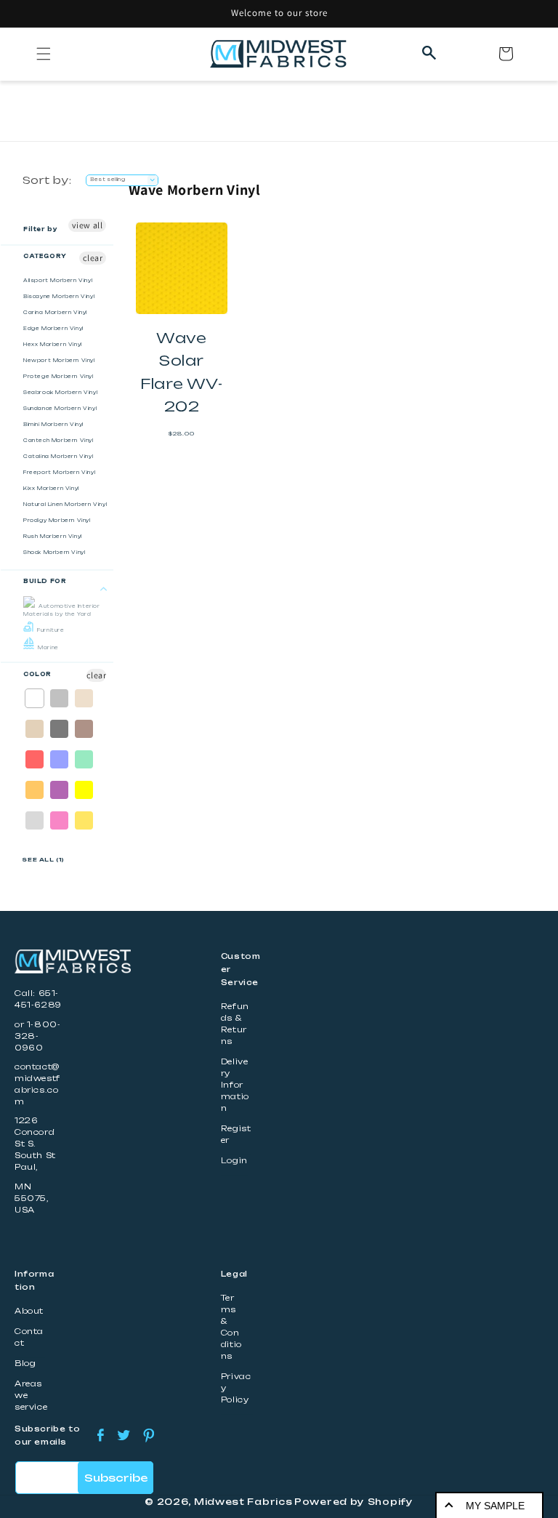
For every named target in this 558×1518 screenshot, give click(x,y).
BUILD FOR (44, 581)
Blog (25, 1363)
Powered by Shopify (353, 1501)
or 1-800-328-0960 (37, 1036)
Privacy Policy (236, 1388)
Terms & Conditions (231, 1327)
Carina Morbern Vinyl (55, 313)
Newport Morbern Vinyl (59, 361)
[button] (44, 54)
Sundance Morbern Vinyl (60, 408)
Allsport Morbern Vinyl (57, 281)
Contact (29, 1337)
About (29, 1311)
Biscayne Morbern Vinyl (58, 297)
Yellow (84, 790)
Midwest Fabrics (243, 1501)
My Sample (495, 1505)
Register (236, 1134)
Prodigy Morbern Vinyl (57, 520)
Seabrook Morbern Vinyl (60, 392)
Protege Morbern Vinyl (58, 377)
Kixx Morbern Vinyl (51, 488)
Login (234, 1160)
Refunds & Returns (235, 1024)
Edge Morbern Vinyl (53, 329)
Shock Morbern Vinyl (54, 552)
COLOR (37, 674)
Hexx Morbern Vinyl (52, 345)
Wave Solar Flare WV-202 (181, 372)
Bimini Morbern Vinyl (53, 424)
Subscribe (115, 1477)
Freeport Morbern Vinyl (59, 472)
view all (87, 225)
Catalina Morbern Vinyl (58, 456)
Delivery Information (235, 1085)
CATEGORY (45, 256)
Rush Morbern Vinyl (52, 536)
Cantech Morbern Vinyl (58, 440)
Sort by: (47, 180)
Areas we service (31, 1395)
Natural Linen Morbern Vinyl (65, 504)
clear (92, 257)
